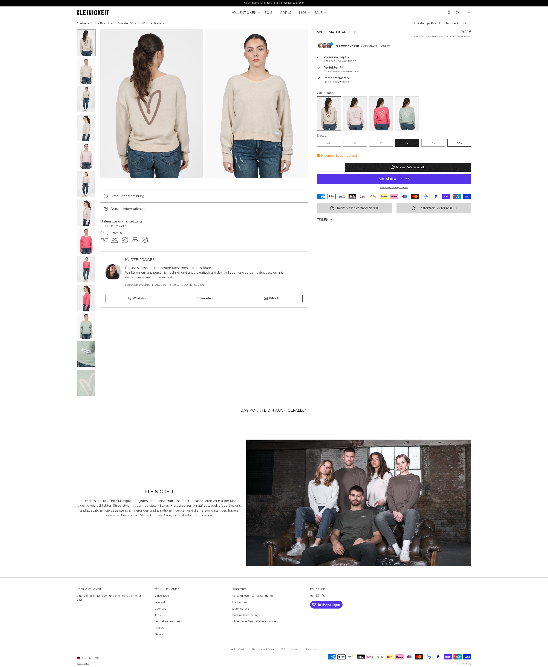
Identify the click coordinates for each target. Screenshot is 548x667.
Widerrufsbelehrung (245, 615)
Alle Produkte (103, 23)
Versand (295, 649)
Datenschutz (240, 608)
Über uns (160, 608)
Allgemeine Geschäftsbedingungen (255, 621)
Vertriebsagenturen (167, 621)
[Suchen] (457, 13)
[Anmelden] (449, 13)
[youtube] (324, 595)
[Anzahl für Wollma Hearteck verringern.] (321, 167)
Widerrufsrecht (238, 649)
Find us (159, 627)
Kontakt (160, 602)
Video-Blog (162, 595)
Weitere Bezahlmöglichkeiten (394, 187)
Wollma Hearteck (153, 23)
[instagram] (318, 595)
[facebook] (312, 595)
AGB (283, 649)
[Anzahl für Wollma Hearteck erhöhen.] (339, 167)
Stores (159, 634)
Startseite (83, 23)
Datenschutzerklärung (263, 649)
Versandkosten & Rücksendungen (253, 595)
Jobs (158, 615)
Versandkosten (434, 36)
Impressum (239, 602)
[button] (466, 13)
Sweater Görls (127, 23)
